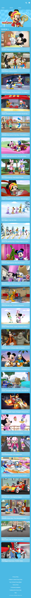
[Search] (26, 2)
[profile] (28, 6)
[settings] (29, 2)
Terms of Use (15, 584)
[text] (4, 48)
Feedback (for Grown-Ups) (15, 590)
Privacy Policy (15, 576)
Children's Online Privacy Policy (15, 579)
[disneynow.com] (3, 2)
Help (16, 592)
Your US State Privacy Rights (15, 582)
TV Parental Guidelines (15, 587)
